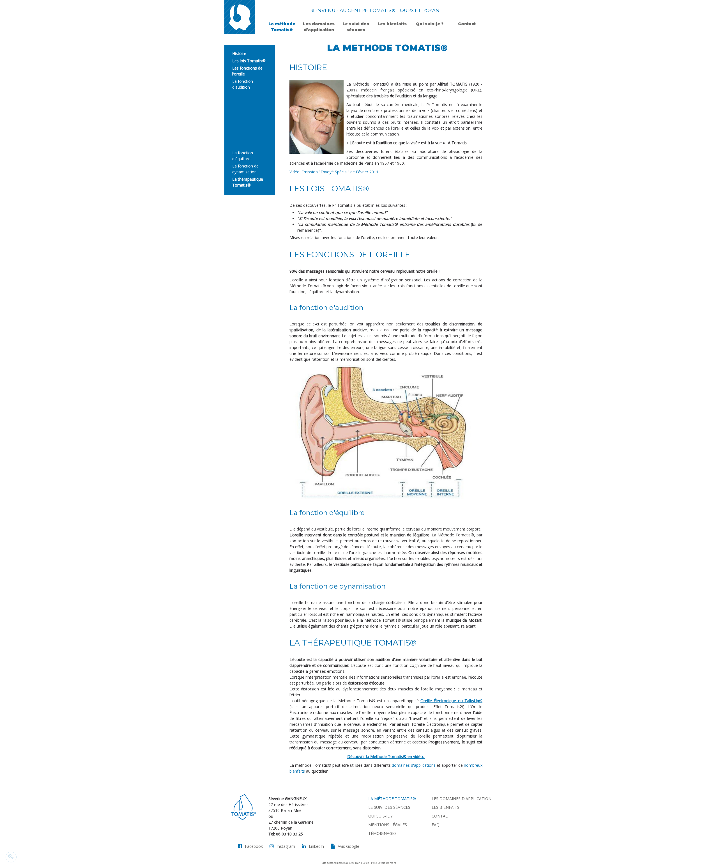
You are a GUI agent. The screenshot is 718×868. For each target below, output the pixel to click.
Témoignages (382, 833)
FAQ (435, 824)
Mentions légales (387, 824)
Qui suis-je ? (429, 23)
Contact (467, 23)
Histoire (239, 53)
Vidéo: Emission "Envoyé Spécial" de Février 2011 (333, 171)
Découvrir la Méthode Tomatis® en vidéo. (386, 756)
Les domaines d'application (319, 26)
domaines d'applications (414, 765)
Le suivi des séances (355, 26)
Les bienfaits (393, 23)
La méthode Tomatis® (281, 26)
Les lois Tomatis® (249, 60)
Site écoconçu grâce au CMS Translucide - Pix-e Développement (359, 863)
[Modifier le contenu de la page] (11, 857)
